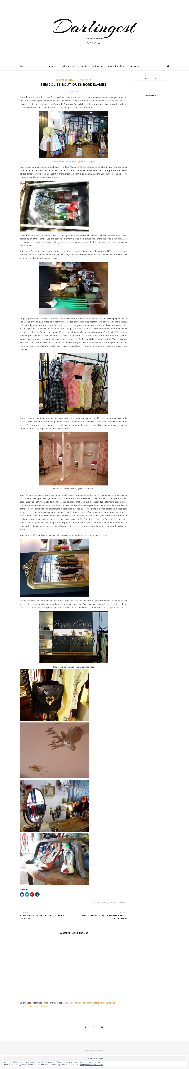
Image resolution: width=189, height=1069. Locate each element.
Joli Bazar (97, 66)
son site (102, 535)
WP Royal (101, 1050)
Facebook (150, 78)
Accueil (52, 66)
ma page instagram (113, 607)
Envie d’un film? (117, 66)
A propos (136, 66)
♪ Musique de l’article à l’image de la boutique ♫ (73, 161)
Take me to (85, 80)
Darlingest (94, 26)
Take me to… (68, 66)
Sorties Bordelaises (67, 80)
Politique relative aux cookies (91, 1064)
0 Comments (99, 902)
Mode (84, 66)
